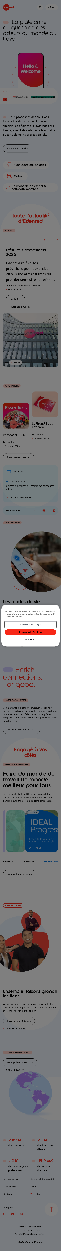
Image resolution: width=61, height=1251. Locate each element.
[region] (30, 625)
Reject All (30, 640)
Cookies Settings (30, 624)
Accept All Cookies (30, 632)
